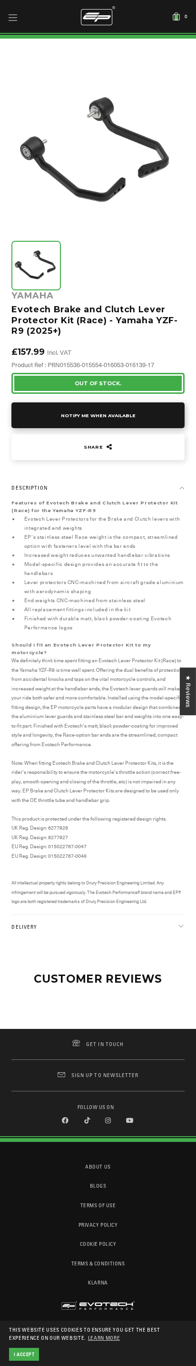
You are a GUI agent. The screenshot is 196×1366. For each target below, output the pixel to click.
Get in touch (105, 1044)
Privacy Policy (98, 1225)
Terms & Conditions (98, 1263)
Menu (13, 17)
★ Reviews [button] (188, 691)
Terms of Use (98, 1205)
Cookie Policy (98, 1244)
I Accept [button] (24, 1354)
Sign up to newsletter (104, 1075)
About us (97, 1166)
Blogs (98, 1185)
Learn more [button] (104, 1338)
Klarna (98, 1282)
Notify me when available (98, 415)
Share (94, 447)
